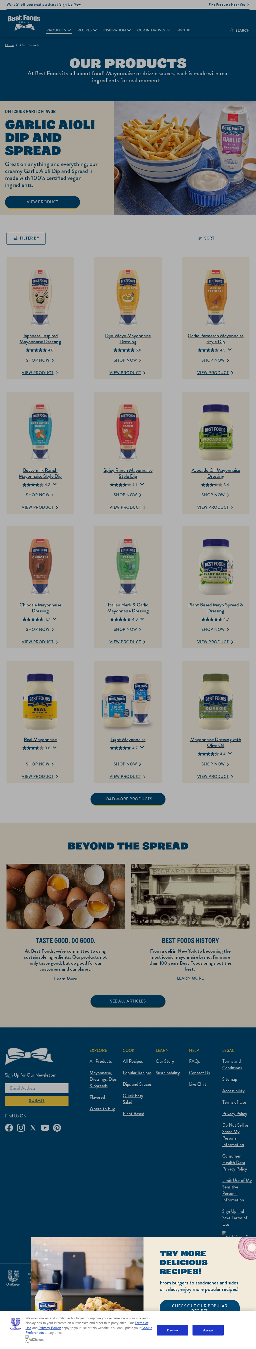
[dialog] (143, 1293)
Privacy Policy (49, 1328)
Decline (172, 1330)
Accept (208, 1330)
